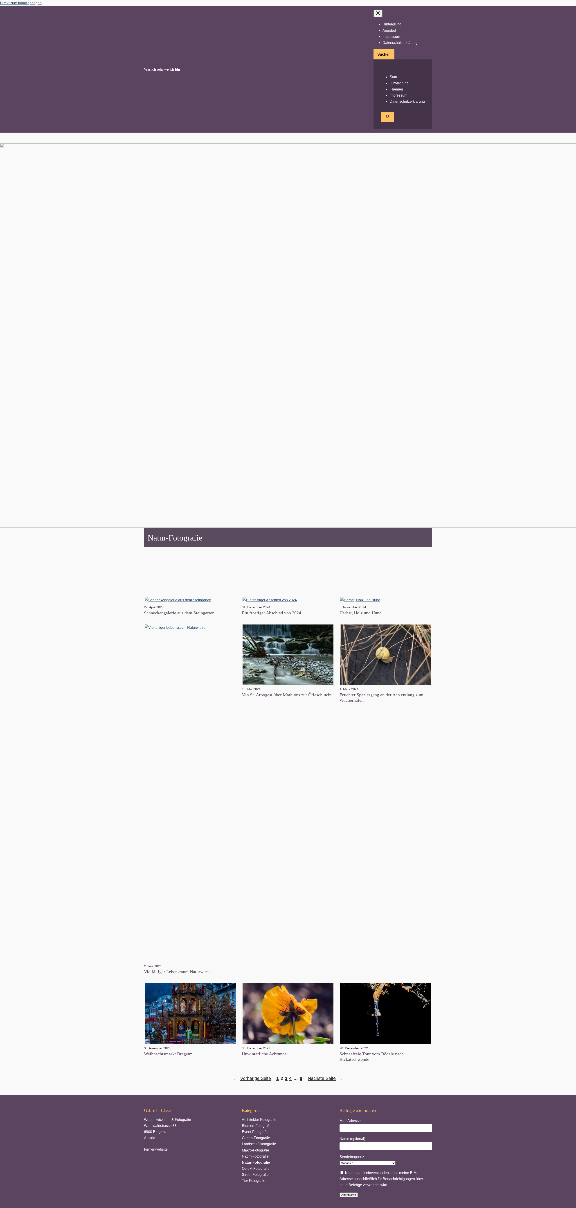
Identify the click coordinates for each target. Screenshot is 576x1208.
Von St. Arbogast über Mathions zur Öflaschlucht (287, 694)
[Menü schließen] (378, 13)
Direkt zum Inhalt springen (21, 3)
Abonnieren (348, 1195)
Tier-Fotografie (253, 1181)
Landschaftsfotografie (259, 1144)
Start (393, 77)
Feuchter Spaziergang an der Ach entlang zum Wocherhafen (381, 697)
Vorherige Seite (252, 1078)
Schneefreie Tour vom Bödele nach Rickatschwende (372, 1056)
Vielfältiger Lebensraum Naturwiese (177, 971)
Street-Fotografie (255, 1174)
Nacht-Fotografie (255, 1156)
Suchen (384, 54)
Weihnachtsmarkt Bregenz (168, 1053)
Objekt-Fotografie (256, 1168)
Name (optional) (352, 1139)
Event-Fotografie (255, 1132)
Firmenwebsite (156, 1149)
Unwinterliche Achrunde (264, 1053)
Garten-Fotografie (256, 1138)
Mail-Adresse (350, 1121)
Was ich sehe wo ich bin (162, 69)
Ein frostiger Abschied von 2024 (271, 612)
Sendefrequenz (352, 1157)
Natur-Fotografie (256, 1162)
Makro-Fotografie (255, 1150)
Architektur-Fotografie (259, 1120)
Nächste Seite (325, 1078)
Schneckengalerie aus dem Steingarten (179, 612)
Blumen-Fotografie (257, 1126)
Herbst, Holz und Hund (361, 612)
